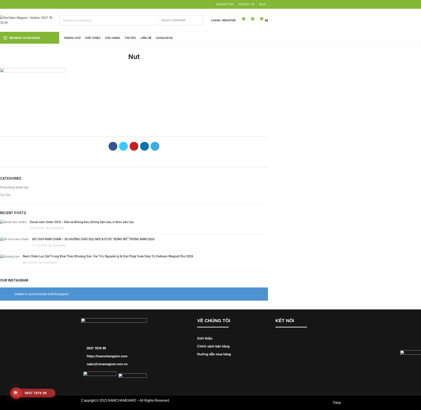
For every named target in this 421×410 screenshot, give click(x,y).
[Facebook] (184, 4)
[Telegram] (204, 4)
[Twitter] (189, 4)
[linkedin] (199, 4)
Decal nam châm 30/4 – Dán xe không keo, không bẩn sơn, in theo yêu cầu (82, 222)
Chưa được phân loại (14, 187)
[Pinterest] (194, 4)
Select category (173, 20)
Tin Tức (5, 195)
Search (197, 20)
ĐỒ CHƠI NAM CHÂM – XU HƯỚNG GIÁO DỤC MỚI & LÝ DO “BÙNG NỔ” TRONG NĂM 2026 (93, 239)
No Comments (55, 228)
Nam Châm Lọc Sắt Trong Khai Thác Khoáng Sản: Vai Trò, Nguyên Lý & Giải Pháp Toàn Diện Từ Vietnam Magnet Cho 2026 (108, 256)
